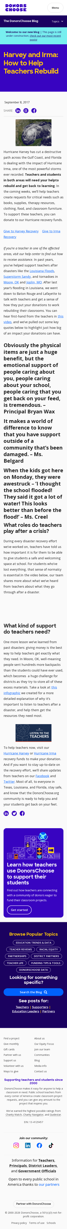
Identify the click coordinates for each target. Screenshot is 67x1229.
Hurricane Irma (45, 753)
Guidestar (55, 1114)
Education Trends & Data (33, 942)
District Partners (46, 956)
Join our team (42, 1049)
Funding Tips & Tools (45, 963)
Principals (18, 1165)
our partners (49, 1184)
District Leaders (43, 1165)
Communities (42, 1055)
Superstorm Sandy (17, 276)
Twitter (9, 781)
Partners (48, 1011)
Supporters (40, 1007)
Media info (40, 1066)
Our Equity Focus (44, 1044)
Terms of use (36, 1223)
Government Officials (37, 1171)
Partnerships (17, 956)
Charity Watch (14, 1114)
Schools (51, 1223)
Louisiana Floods (42, 271)
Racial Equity (48, 949)
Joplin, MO (34, 282)
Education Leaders (25, 1011)
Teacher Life (15, 963)
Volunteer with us (14, 1066)
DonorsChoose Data (33, 969)
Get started (19, 910)
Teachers (22, 1007)
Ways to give (11, 1071)
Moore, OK (11, 282)
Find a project (11, 1038)
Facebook (42, 776)
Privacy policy (19, 1223)
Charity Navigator (33, 1114)
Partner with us (12, 1055)
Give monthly (11, 1044)
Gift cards (9, 1049)
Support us (10, 1060)
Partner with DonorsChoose (33, 1204)
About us (39, 1038)
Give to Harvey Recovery (21, 231)
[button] (55, 8)
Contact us (40, 1071)
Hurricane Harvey (16, 753)
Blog (37, 1060)
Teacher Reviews (20, 949)
